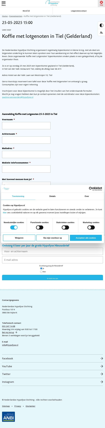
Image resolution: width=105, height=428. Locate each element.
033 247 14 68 (8, 326)
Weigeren (19, 238)
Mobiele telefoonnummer (16, 163)
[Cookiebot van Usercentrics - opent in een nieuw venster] (91, 189)
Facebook (7, 358)
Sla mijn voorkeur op (52, 238)
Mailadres (8, 148)
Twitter (6, 374)
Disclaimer (30, 406)
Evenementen (15, 16)
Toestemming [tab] (18, 196)
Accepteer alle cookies (86, 238)
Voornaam (8, 119)
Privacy (17, 406)
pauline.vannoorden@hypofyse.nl (17, 97)
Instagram (8, 381)
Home (5, 16)
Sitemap (6, 406)
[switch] (39, 227)
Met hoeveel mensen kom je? (18, 179)
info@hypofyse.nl (10, 345)
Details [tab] (52, 196)
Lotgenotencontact (79, 11)
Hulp (101, 5)
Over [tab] (87, 196)
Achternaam (9, 134)
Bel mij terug (8, 332)
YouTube (7, 366)
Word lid (26, 11)
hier (5, 212)
